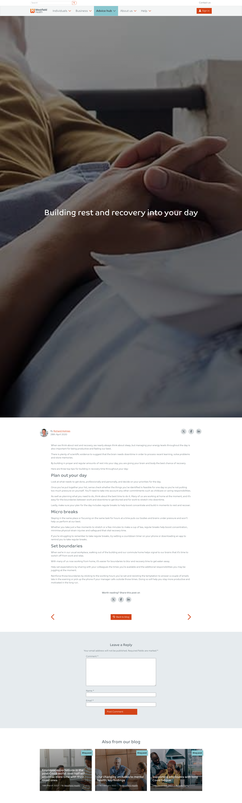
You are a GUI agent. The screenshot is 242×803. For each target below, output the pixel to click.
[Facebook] (191, 431)
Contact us (205, 2)
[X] (183, 431)
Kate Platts (184, 785)
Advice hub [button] (104, 11)
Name (90, 691)
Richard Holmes (61, 431)
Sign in (206, 11)
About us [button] (126, 11)
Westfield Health (72, 785)
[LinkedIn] (198, 431)
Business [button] (82, 11)
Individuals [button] (60, 11)
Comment (92, 656)
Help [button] (144, 11)
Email (90, 700)
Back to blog (122, 617)
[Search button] (74, 3)
